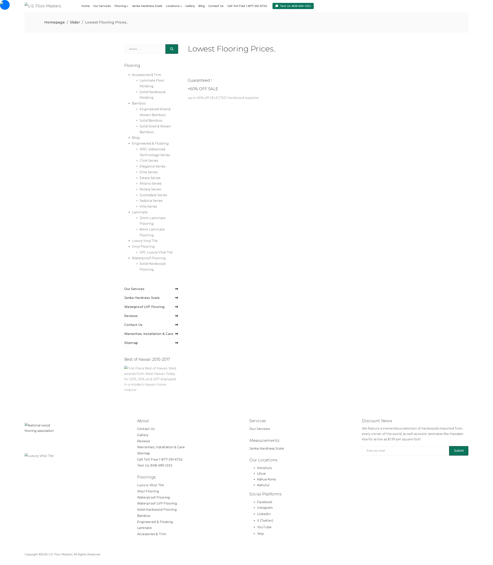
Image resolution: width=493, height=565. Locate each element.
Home (85, 6)
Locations (172, 6)
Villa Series (148, 206)
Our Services (102, 6)
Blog (201, 6)
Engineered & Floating (150, 143)
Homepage (54, 22)
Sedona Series (151, 201)
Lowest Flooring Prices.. (232, 48)
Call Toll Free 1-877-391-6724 (247, 6)
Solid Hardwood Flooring (157, 509)
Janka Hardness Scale (147, 6)
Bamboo (139, 103)
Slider (75, 22)
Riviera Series (150, 189)
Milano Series (150, 183)
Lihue (261, 473)
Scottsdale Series (153, 195)
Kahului (263, 485)
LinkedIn (264, 514)
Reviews (131, 316)
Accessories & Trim (146, 75)
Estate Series (150, 178)
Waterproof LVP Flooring (144, 307)
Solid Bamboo (151, 120)
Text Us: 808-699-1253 (295, 5)
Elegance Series (152, 166)
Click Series (149, 160)
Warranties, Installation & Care (148, 334)
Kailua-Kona (266, 479)
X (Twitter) (265, 520)
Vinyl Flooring (143, 246)
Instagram (265, 508)
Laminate (140, 212)
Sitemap (131, 343)
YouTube (264, 527)
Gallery (190, 6)
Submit (459, 450)
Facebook (264, 502)
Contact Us (216, 6)
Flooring (120, 6)
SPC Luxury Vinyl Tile (156, 252)
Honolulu (264, 468)
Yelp (260, 534)
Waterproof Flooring (149, 258)
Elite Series (148, 172)
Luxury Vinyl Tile (145, 241)
